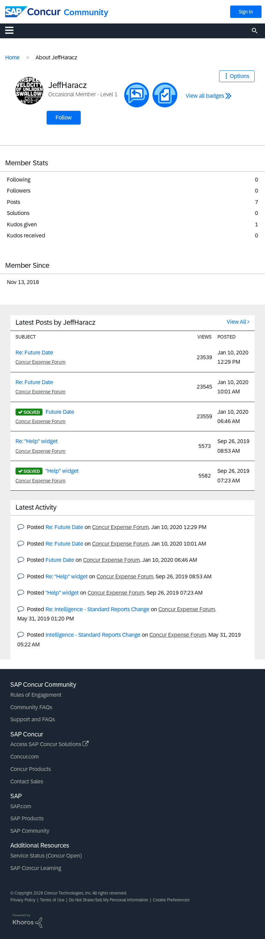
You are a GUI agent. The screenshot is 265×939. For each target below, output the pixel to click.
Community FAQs (31, 707)
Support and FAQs (32, 719)
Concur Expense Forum (41, 362)
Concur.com (24, 757)
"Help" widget (62, 471)
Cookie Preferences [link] (171, 900)
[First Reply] (136, 94)
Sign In (246, 11)
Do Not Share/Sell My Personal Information (108, 900)
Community (86, 12)
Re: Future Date (34, 352)
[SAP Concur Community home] (32, 11)
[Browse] (12, 30)
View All (236, 322)
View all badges (205, 96)
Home (12, 57)
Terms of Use (52, 900)
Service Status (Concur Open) (46, 856)
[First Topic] (165, 94)
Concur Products (30, 769)
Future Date (60, 412)
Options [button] (239, 76)
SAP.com (20, 806)
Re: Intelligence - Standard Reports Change (97, 609)
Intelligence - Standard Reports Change (93, 635)
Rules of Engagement (35, 695)
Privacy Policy (23, 900)
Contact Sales (26, 781)
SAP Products (26, 818)
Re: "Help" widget (37, 441)
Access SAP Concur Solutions (46, 744)
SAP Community (29, 831)
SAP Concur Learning (35, 868)
